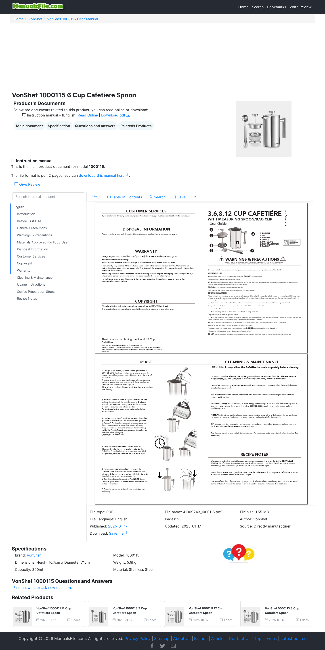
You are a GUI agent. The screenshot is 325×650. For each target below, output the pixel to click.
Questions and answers (95, 126)
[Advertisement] (144, 59)
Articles (218, 638)
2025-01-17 (118, 526)
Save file (117, 533)
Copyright (24, 263)
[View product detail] (22, 615)
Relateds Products (136, 126)
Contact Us (239, 638)
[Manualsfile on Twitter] (162, 646)
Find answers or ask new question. (42, 587)
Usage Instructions (31, 285)
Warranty (23, 270)
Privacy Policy (137, 638)
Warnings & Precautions (34, 235)
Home (243, 7)
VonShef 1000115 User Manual (72, 19)
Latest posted (294, 638)
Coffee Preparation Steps (36, 291)
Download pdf (113, 115)
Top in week (265, 638)
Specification (59, 126)
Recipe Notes (27, 299)
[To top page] (194, 197)
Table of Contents (126, 197)
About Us (182, 638)
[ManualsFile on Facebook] (152, 646)
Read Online (88, 115)
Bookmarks (276, 7)
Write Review (301, 7)
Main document (29, 126)
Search (258, 7)
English (18, 207)
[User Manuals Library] (38, 7)
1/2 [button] (94, 197)
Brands (201, 638)
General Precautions (32, 228)
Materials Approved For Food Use (42, 242)
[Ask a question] (238, 552)
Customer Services (31, 256)
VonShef (35, 19)
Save (181, 197)
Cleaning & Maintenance (34, 277)
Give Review (29, 184)
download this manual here (102, 175)
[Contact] (173, 646)
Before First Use (29, 221)
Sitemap (162, 638)
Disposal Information (32, 249)
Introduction (26, 214)
